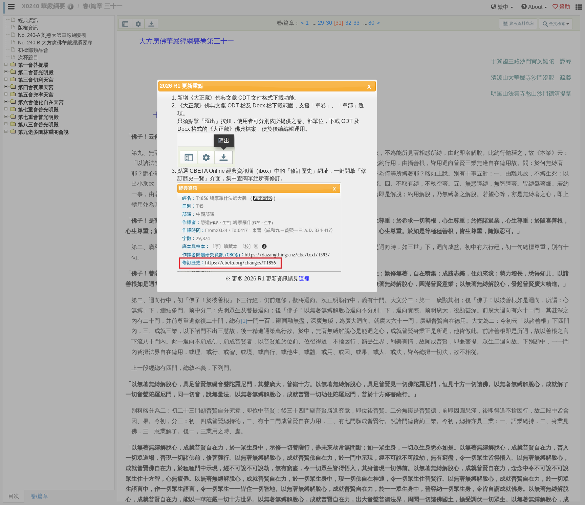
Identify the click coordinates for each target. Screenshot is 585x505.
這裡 (304, 278)
